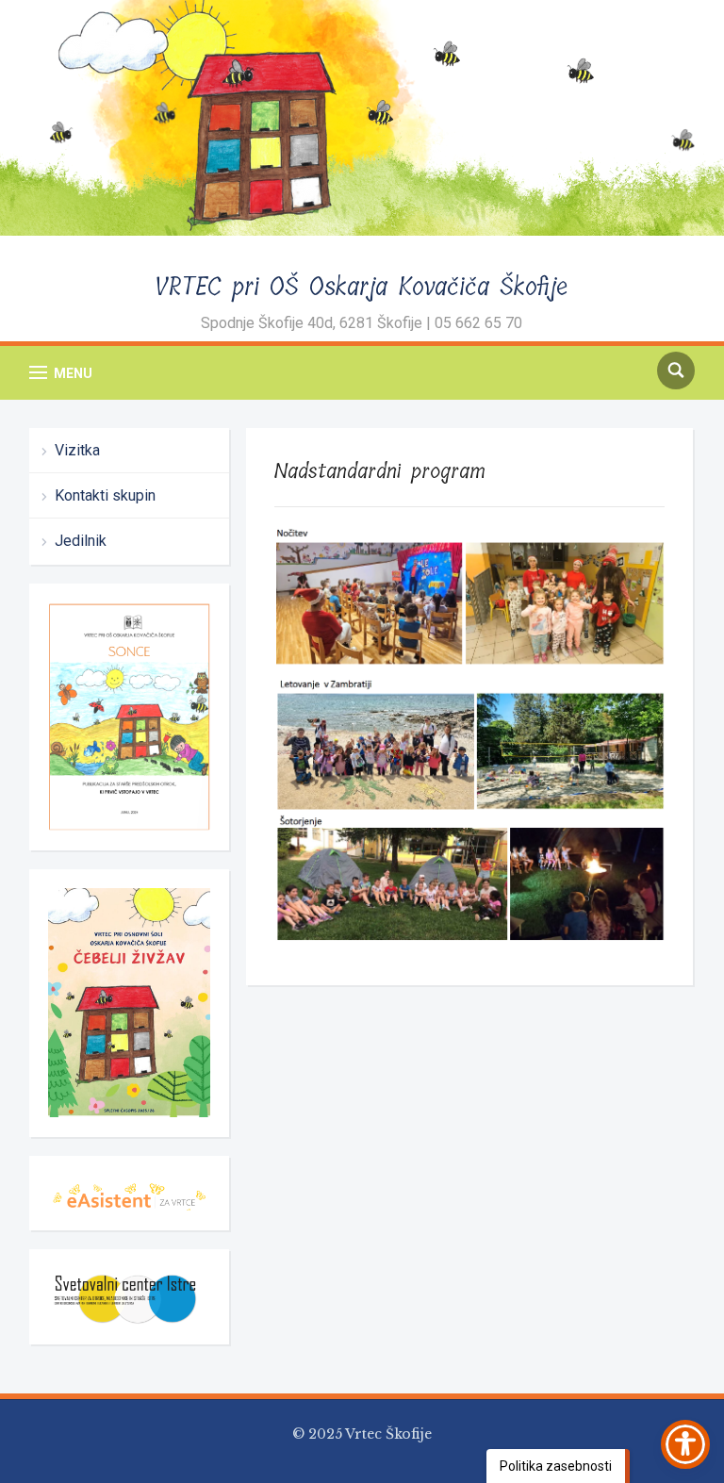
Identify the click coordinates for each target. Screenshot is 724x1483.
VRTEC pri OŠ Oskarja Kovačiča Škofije (361, 287)
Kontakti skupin (105, 495)
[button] (60, 373)
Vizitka (77, 450)
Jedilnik (81, 541)
